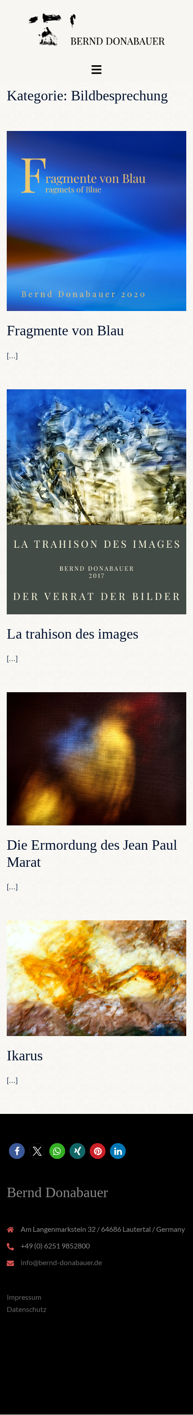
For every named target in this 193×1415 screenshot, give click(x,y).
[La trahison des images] (96, 500)
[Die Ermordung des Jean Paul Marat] (96, 757)
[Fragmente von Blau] (96, 220)
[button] (17, 1151)
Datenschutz (26, 1309)
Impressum (24, 1297)
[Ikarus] (96, 977)
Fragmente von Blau (65, 330)
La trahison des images (72, 634)
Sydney (170, 1398)
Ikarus (25, 1055)
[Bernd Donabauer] (97, 30)
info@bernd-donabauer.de (61, 1262)
